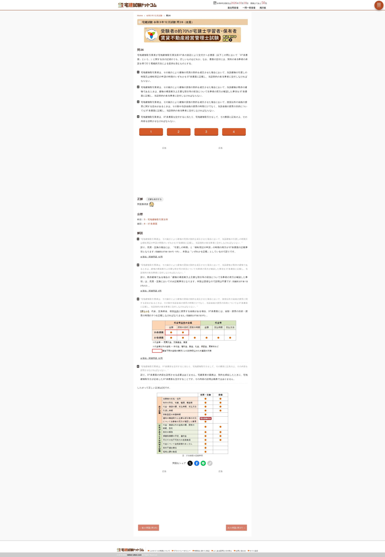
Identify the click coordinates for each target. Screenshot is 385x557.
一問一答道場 (249, 7)
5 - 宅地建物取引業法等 (156, 219)
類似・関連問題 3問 (152, 290)
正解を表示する (155, 199)
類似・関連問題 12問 (153, 256)
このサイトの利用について (160, 550)
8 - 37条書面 (150, 223)
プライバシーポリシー (182, 550)
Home (140, 15)
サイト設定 (254, 550)
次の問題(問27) (235, 527)
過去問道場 (233, 7)
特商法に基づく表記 (202, 550)
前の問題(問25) (150, 527)
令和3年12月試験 (154, 15)
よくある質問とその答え (222, 550)
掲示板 (263, 7)
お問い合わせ (241, 550)
